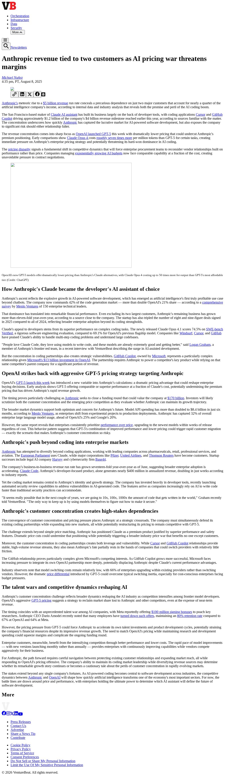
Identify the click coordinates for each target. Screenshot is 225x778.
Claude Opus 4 (78, 138)
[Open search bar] (6, 46)
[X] (12, 714)
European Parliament (35, 455)
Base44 (100, 459)
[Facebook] (4, 714)
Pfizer (114, 455)
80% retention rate (189, 616)
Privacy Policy (21, 749)
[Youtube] (20, 714)
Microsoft (158, 356)
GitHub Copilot (125, 356)
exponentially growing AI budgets (98, 153)
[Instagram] (8, 714)
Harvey (57, 459)
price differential (58, 574)
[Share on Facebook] (37, 94)
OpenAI (54, 677)
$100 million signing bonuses (171, 612)
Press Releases (21, 722)
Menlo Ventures (27, 306)
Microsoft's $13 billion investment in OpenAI (58, 360)
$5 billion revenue (55, 103)
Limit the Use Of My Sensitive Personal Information (47, 765)
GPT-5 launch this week (33, 382)
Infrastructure (20, 20)
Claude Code (29, 471)
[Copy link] (14, 94)
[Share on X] (29, 95)
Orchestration (20, 16)
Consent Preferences (25, 757)
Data (14, 24)
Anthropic (70, 122)
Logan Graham (199, 344)
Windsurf (186, 333)
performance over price (117, 425)
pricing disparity (19, 149)
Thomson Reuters (161, 455)
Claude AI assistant (64, 114)
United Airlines (130, 455)
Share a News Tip (23, 734)
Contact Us (18, 726)
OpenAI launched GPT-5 (93, 134)
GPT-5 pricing (41, 600)
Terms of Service (22, 753)
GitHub (216, 333)
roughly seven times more (114, 138)
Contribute (18, 738)
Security (16, 28)
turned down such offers (137, 616)
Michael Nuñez (12, 77)
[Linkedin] (16, 714)
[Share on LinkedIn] (22, 95)
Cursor (200, 114)
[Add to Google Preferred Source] (43, 95)
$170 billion (175, 398)
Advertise (17, 730)
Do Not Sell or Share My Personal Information (43, 761)
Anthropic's (10, 103)
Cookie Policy (20, 745)
